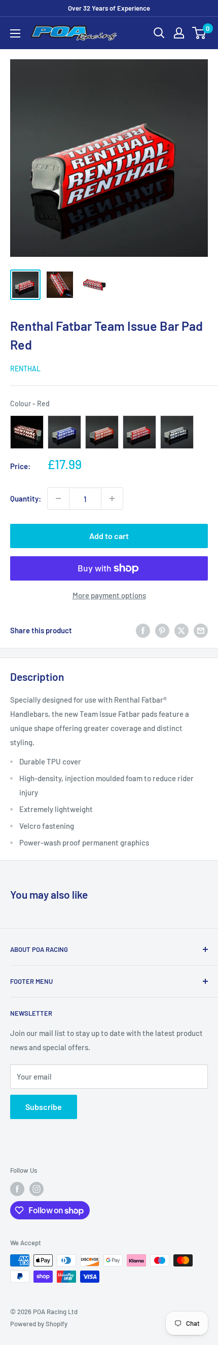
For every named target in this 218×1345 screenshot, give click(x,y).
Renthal (25, 368)
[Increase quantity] (112, 498)
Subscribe (43, 1106)
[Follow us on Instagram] (36, 1189)
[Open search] (159, 33)
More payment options (109, 595)
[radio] (27, 432)
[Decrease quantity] (58, 498)
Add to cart (109, 536)
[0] (199, 33)
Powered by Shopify (38, 1324)
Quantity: (25, 498)
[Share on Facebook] (143, 630)
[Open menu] (15, 33)
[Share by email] (201, 630)
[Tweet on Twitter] (181, 630)
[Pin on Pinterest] (162, 630)
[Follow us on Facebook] (17, 1189)
